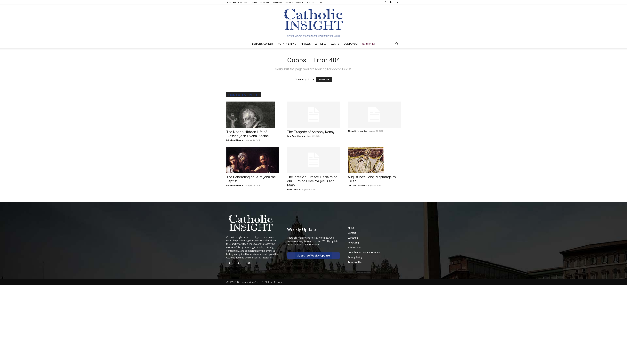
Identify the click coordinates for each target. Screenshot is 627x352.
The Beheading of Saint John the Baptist (251, 179)
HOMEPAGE (324, 79)
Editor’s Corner (262, 43)
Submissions (277, 2)
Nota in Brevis (287, 43)
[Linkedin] (391, 2)
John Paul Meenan (235, 140)
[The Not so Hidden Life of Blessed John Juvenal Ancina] (252, 115)
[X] (398, 2)
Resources (289, 2)
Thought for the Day (357, 131)
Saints (335, 43)
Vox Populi (351, 43)
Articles (320, 43)
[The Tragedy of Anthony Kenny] (313, 115)
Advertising (264, 2)
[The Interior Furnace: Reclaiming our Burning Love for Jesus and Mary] (313, 160)
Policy (298, 2)
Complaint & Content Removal (364, 252)
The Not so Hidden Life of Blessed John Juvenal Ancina (247, 134)
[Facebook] (385, 2)
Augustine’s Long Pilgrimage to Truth (372, 179)
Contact (320, 2)
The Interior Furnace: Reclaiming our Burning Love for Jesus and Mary (312, 181)
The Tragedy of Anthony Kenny (310, 132)
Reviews (306, 43)
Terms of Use (355, 262)
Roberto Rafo (293, 189)
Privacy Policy (355, 257)
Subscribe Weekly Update (313, 255)
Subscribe (310, 2)
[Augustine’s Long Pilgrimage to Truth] (374, 160)
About (254, 2)
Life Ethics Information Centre (247, 282)
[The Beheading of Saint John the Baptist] (252, 160)
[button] (397, 44)
